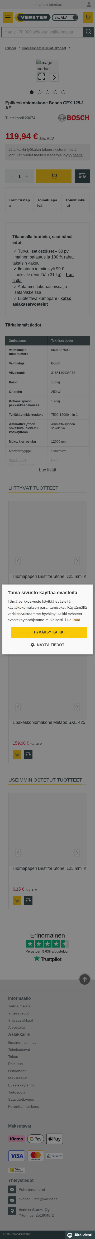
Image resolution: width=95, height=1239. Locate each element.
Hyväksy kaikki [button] (49, 632)
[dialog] (47, 619)
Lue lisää (72, 620)
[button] (47, 645)
